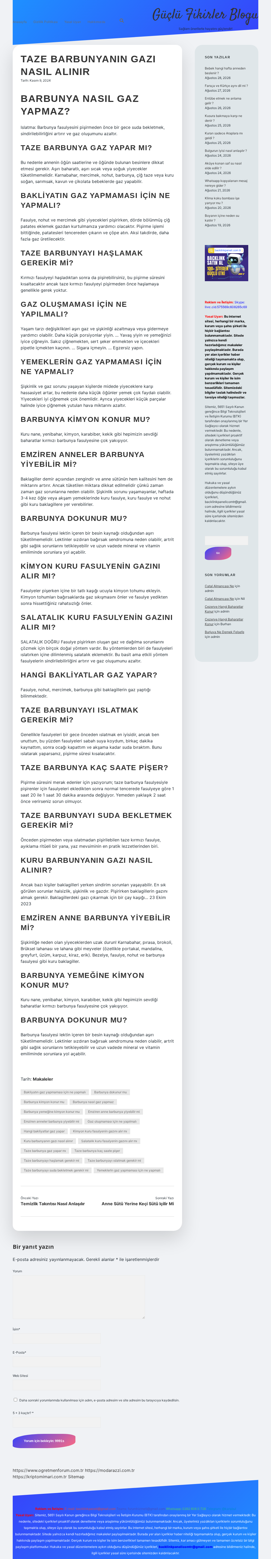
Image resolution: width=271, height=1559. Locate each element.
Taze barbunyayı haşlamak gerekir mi (51, 1160)
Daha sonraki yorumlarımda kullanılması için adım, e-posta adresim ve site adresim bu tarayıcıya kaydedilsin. (99, 1400)
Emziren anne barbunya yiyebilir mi (114, 1112)
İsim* (16, 1329)
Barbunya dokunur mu (110, 1092)
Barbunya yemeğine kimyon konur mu (52, 1112)
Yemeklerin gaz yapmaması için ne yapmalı (128, 1170)
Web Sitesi (20, 1376)
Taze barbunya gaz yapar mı (45, 1151)
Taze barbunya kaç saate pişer (97, 1151)
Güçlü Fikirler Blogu (205, 15)
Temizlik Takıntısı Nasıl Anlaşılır (53, 1203)
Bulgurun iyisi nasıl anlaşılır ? (226, 151)
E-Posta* (19, 1352)
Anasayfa (20, 22)
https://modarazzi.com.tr (110, 1470)
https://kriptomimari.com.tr (40, 1476)
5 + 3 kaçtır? (23, 1413)
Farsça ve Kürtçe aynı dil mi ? (226, 86)
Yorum (17, 1271)
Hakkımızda (96, 22)
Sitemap (76, 1476)
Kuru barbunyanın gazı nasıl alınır (48, 1141)
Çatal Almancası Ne (219, 586)
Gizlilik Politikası (45, 22)
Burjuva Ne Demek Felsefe (224, 632)
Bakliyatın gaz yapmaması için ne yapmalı (55, 1092)
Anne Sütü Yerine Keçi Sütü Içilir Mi (138, 1203)
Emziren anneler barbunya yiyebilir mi (51, 1121)
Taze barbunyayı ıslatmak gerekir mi (114, 1160)
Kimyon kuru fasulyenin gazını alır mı (100, 1131)
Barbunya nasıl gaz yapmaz (93, 1102)
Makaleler (43, 1079)
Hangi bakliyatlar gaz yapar (44, 1131)
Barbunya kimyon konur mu (44, 1102)
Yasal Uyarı (72, 22)
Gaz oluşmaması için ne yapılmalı (112, 1121)
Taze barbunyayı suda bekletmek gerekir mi (56, 1170)
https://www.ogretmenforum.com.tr (48, 1470)
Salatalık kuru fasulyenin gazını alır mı (109, 1141)
